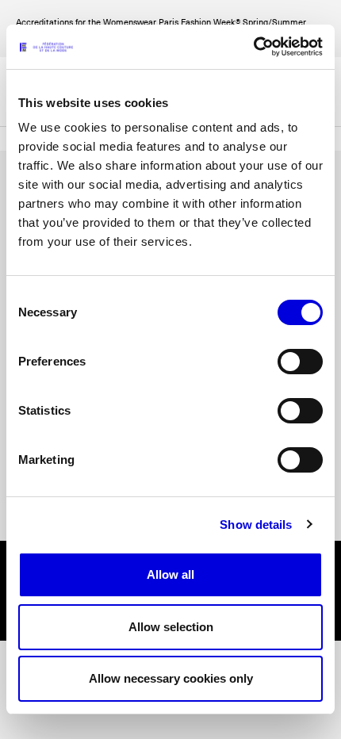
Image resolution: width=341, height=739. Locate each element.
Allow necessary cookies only (171, 678)
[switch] (300, 361)
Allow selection (170, 627)
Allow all (170, 574)
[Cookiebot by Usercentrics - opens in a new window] (253, 46)
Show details (256, 524)
